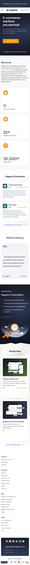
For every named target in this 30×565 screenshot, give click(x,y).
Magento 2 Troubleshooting (8, 496)
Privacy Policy (5, 525)
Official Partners (5, 480)
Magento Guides (5, 504)
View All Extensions (11, 41)
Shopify (3, 512)
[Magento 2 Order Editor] (15, 211)
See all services (6, 317)
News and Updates (6, 501)
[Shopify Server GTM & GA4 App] (15, 420)
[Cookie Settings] (27, 562)
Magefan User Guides (6, 499)
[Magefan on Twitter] (17, 541)
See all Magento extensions (13, 225)
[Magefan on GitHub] (7, 541)
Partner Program (5, 478)
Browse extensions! (15, 6)
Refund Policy (4, 523)
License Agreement (6, 520)
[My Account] (28, 10)
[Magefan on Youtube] (23, 541)
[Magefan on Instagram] (20, 541)
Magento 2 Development (7, 509)
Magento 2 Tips (5, 507)
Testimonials (4, 475)
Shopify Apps (4, 462)
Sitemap (3, 464)
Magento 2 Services (6, 459)
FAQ (2, 530)
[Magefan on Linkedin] (10, 541)
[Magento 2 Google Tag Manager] (15, 191)
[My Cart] (22, 10)
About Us (3, 473)
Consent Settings (5, 528)
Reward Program (5, 483)
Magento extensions (7, 70)
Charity (3, 486)
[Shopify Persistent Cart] (15, 377)
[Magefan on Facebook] (13, 541)
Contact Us (4, 488)
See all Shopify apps (13, 445)
